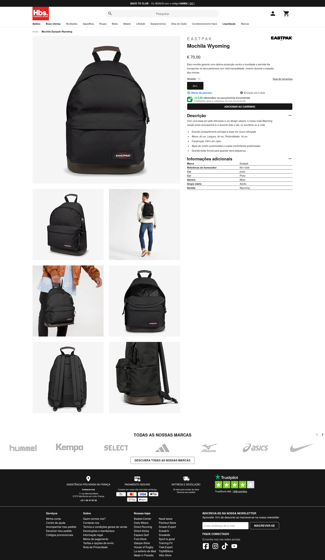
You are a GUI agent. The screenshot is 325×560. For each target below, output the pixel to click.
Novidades (71, 23)
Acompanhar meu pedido (61, 527)
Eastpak (199, 38)
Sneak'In (164, 531)
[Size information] (199, 79)
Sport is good (167, 539)
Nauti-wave (165, 519)
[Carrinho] (286, 13)
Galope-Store (142, 543)
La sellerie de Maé (145, 551)
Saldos (36, 23)
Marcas (245, 23)
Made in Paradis (144, 555)
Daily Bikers (141, 523)
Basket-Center (142, 519)
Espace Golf (141, 535)
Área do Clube (179, 23)
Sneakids (164, 535)
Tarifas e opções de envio (98, 543)
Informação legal (93, 535)
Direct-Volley (141, 531)
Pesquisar (162, 13)
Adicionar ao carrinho (239, 106)
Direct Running (143, 527)
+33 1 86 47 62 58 (88, 500)
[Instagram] (215, 547)
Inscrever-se (264, 526)
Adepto (127, 23)
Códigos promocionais (59, 535)
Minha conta (53, 519)
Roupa (102, 23)
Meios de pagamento (95, 539)
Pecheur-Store (167, 523)
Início (35, 31)
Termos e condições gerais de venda (105, 527)
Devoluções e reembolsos (98, 531)
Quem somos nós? (94, 519)
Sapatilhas (88, 23)
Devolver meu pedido (59, 531)
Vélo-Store (165, 555)
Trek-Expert (165, 547)
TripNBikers (166, 551)
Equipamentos (158, 23)
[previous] (317, 435)
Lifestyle (140, 23)
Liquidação (229, 23)
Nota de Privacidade (95, 547)
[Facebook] (205, 547)
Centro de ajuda (55, 523)
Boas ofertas (53, 23)
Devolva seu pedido (186, 492)
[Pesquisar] (110, 13)
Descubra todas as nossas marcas (162, 460)
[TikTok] (224, 547)
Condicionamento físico (204, 23)
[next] (322, 435)
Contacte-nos (88, 489)
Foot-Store (140, 539)
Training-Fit (165, 543)
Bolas (115, 23)
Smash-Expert (167, 527)
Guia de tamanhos (282, 79)
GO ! (192, 3)
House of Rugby (143, 547)
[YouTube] (234, 547)
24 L (195, 85)
